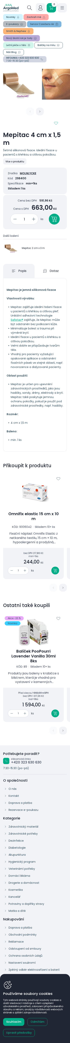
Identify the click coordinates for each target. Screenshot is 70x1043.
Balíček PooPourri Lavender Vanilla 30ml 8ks (33, 656)
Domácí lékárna (19, 876)
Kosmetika (16, 890)
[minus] (14, 219)
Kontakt (14, 796)
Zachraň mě (34, 17)
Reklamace (16, 942)
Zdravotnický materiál (23, 827)
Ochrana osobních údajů (25, 956)
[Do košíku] (55, 570)
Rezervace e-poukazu (23, 810)
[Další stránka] (40, 111)
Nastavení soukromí (22, 963)
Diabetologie (17, 848)
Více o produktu (14, 161)
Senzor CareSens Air (42, 24)
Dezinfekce (16, 841)
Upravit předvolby (19, 1033)
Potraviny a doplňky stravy (26, 904)
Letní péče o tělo (16, 45)
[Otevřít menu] (62, 7)
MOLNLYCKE (28, 173)
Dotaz (54, 271)
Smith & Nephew (16, 31)
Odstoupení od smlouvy (25, 949)
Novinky (10, 17)
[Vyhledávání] (29, 7)
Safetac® (17, 320)
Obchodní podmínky (23, 935)
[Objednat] (54, 219)
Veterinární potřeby (22, 869)
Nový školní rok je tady (19, 38)
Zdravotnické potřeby (23, 834)
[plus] (34, 219)
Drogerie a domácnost (24, 883)
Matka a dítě (17, 911)
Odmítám (37, 1022)
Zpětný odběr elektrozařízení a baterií (34, 970)
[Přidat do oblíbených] (56, 123)
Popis (22, 271)
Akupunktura (17, 855)
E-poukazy (12, 24)
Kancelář (14, 897)
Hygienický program (22, 862)
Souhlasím (13, 1022)
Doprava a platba (20, 803)
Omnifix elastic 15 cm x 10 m (33, 516)
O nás (13, 789)
